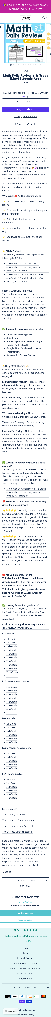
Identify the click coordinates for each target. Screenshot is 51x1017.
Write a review (25, 913)
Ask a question (25, 880)
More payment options (25, 116)
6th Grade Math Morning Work (22, 263)
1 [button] (11, 65)
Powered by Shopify (25, 1014)
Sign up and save (25, 987)
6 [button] (23, 65)
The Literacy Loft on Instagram (18, 820)
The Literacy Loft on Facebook (17, 831)
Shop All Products (25, 958)
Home (25, 70)
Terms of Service (25, 973)
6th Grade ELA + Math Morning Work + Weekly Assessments (26, 280)
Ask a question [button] (25, 920)
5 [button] (21, 65)
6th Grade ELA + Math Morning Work (25, 274)
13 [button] (40, 65)
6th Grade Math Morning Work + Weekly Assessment (23, 269)
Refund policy (26, 978)
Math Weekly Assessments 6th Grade (26, 488)
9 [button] (31, 65)
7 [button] (26, 65)
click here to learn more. (15, 585)
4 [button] (18, 65)
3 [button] (16, 65)
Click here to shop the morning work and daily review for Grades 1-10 (23, 626)
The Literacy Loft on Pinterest (17, 826)
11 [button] (35, 65)
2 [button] (13, 65)
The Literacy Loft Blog (13, 814)
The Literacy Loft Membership (25, 968)
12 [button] (38, 65)
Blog (25, 953)
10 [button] (33, 65)
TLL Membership (11, 578)
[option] (25, 43)
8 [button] (28, 65)
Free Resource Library (25, 963)
